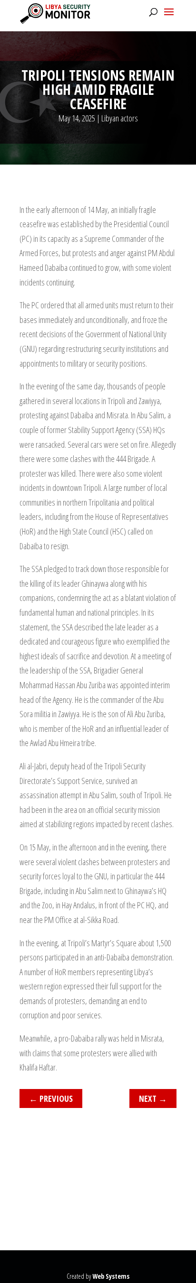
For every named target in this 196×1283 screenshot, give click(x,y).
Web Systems (110, 1276)
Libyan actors (119, 118)
